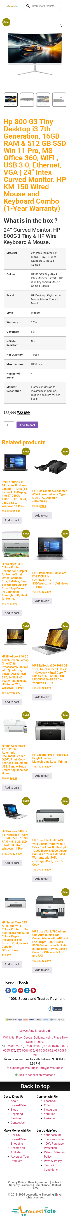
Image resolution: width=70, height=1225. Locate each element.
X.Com (48, 1105)
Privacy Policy (53, 1161)
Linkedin (49, 1118)
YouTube (49, 1114)
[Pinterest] (33, 990)
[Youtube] (20, 990)
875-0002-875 (14, 1046)
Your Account (52, 1135)
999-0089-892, (44, 1050)
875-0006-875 (25, 1050)
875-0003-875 (33, 1046)
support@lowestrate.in (24, 1068)
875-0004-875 (52, 1046)
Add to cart (27, 425)
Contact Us (18, 1122)
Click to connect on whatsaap (36, 1075)
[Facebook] (8, 990)
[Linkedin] (27, 990)
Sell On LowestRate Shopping (18, 1139)
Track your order (54, 1139)
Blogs (14, 1109)
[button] (60, 25)
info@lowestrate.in (51, 1068)
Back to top (35, 1086)
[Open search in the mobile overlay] (43, 6)
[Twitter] (14, 990)
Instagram (50, 1109)
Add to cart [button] (12, 520)
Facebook (50, 1101)
